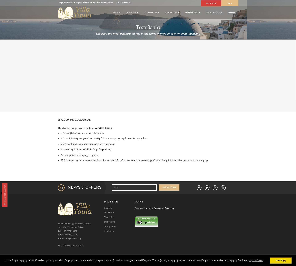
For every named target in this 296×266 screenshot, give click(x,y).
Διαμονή (108, 208)
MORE (231, 12)
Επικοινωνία (109, 222)
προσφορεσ (192, 12)
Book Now (211, 3)
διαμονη (132, 12)
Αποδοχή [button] (281, 260)
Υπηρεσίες (109, 217)
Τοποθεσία (109, 212)
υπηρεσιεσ (171, 12)
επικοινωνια (213, 12)
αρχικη (116, 12)
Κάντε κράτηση (5, 194)
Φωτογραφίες (110, 226)
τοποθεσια (151, 12)
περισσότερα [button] (256, 260)
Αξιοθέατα (109, 231)
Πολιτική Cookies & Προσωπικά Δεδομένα (154, 208)
